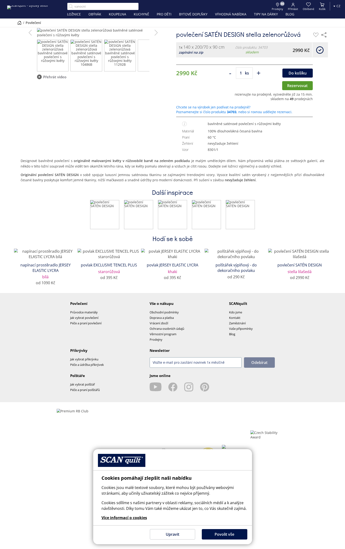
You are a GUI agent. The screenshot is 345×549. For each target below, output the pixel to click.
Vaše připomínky (241, 328)
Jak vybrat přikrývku (84, 359)
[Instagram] (188, 386)
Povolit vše (224, 534)
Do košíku (298, 73)
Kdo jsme (235, 312)
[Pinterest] (204, 386)
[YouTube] (155, 386)
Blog (232, 334)
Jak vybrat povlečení (84, 318)
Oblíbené (308, 9)
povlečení (33, 22)
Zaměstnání (237, 323)
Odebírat (259, 362)
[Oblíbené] (315, 34)
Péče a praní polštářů (85, 390)
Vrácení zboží (159, 323)
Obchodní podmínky (164, 312)
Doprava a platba (162, 318)
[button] (30, 33)
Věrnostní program (163, 334)
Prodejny (156, 339)
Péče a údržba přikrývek (87, 365)
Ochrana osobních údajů (167, 328)
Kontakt (234, 318)
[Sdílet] (324, 35)
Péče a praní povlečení (85, 323)
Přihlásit (293, 9)
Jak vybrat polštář (82, 384)
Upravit (172, 534)
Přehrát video (54, 76)
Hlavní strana (19, 23)
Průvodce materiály (84, 312)
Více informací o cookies (124, 517)
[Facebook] (172, 386)
